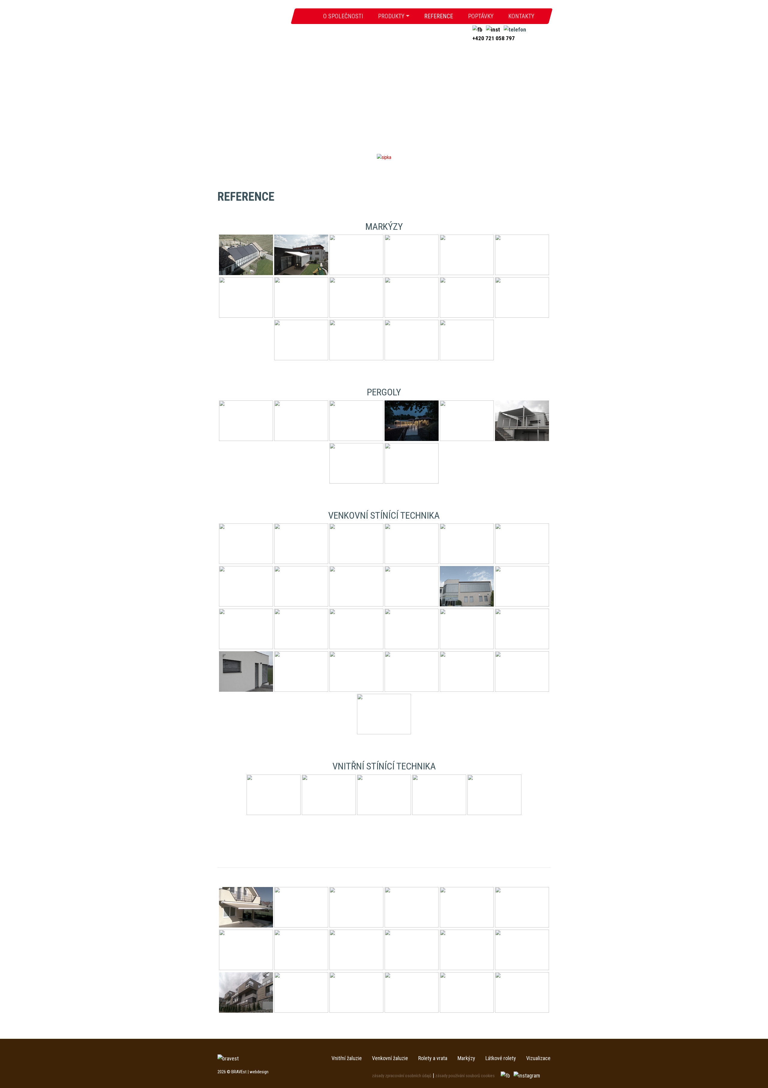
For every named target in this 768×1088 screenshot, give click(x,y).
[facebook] (478, 29)
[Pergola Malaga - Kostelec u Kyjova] (301, 950)
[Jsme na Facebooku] (506, 1075)
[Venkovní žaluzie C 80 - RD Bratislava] (301, 992)
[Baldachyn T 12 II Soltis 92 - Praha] (301, 907)
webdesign (259, 1072)
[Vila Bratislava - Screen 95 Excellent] (522, 992)
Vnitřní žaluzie (347, 1058)
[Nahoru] (750, 1070)
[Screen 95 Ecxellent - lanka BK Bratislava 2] (246, 992)
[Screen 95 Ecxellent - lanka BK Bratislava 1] (522, 950)
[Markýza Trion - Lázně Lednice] (467, 907)
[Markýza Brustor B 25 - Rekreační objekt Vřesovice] (412, 907)
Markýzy (466, 1058)
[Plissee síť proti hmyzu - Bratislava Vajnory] (356, 950)
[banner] (253, 19)
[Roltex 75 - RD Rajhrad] (412, 950)
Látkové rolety (500, 1058)
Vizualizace (538, 1058)
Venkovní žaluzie (390, 1058)
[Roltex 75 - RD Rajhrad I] (467, 950)
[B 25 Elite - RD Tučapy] (246, 907)
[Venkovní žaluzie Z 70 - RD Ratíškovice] (356, 992)
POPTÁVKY (481, 16)
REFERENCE (438, 16)
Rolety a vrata (432, 1058)
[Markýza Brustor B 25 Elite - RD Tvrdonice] (356, 907)
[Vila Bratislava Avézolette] (467, 992)
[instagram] (493, 29)
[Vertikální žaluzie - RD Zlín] (412, 992)
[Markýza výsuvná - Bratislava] (246, 950)
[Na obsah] (384, 157)
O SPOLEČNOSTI (346, 16)
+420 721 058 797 (493, 38)
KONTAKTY (521, 16)
